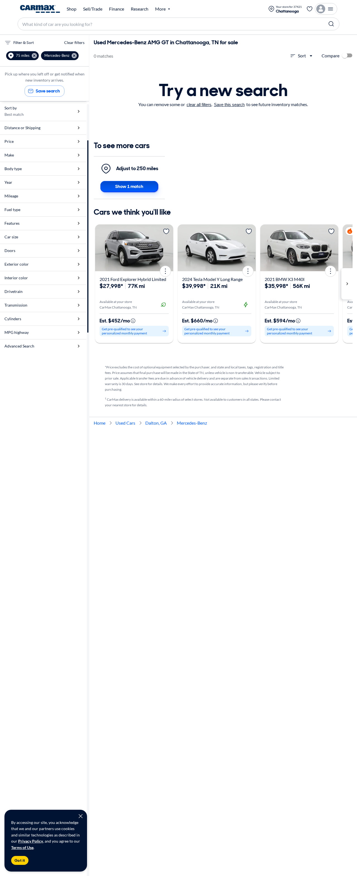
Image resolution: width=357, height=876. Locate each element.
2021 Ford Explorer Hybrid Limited (133, 279)
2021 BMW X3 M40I (285, 279)
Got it (20, 860)
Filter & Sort (23, 42)
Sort (302, 55)
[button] (22, 55)
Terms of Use (22, 847)
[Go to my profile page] (326, 8)
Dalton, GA (156, 422)
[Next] (167, 247)
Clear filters (74, 42)
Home (99, 422)
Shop (71, 9)
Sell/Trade (92, 9)
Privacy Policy (30, 841)
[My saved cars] (309, 8)
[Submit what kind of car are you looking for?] (331, 24)
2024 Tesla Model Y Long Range (212, 279)
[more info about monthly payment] (133, 320)
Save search (48, 91)
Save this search (229, 104)
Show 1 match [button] (129, 186)
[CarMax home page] (40, 9)
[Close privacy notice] (80, 816)
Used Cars (125, 422)
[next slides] (347, 283)
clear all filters (199, 104)
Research (139, 9)
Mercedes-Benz (192, 422)
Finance (116, 9)
